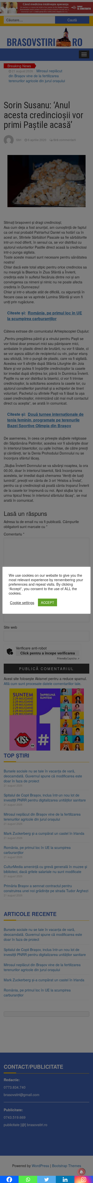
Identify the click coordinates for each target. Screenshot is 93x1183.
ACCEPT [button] (47, 602)
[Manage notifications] (81, 1172)
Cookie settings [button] (22, 602)
